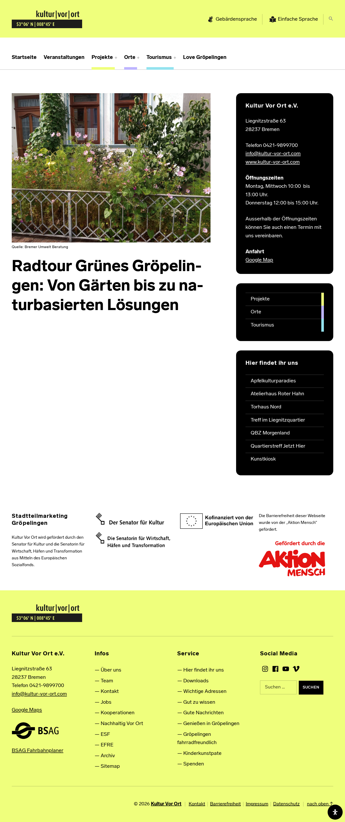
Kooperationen (117, 713)
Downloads (196, 681)
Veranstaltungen (64, 57)
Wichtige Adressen (204, 691)
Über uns (111, 670)
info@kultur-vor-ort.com (273, 154)
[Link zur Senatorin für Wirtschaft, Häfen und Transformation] (133, 540)
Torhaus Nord (266, 407)
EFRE (107, 745)
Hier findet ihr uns (203, 670)
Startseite (24, 57)
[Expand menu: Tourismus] (175, 58)
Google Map (259, 260)
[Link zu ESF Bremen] (217, 521)
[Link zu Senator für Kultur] (130, 519)
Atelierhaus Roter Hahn (277, 394)
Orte (129, 57)
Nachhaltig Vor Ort (122, 723)
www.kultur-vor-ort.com (272, 162)
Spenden (193, 764)
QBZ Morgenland (270, 433)
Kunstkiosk (263, 459)
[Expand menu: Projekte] (116, 58)
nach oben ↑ (320, 804)
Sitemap (110, 766)
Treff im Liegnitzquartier (278, 420)
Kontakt (110, 691)
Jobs (106, 702)
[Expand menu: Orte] (138, 58)
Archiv (108, 756)
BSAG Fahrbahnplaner (37, 750)
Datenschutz (286, 804)
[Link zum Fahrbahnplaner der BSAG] (35, 730)
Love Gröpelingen (204, 57)
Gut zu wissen (199, 702)
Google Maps (27, 710)
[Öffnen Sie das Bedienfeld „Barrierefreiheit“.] (335, 812)
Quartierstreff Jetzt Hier (278, 446)
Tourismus (159, 57)
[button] (331, 19)
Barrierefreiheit (225, 804)
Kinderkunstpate (202, 753)
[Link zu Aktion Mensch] (292, 559)
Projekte (102, 57)
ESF (105, 734)
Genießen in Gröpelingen (211, 723)
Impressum (257, 804)
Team (107, 681)
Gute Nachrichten (203, 713)
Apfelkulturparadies (273, 381)
